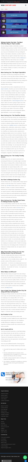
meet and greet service (18, 100)
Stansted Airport (4, 397)
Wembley (3, 423)
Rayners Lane (4, 430)
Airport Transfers (4, 405)
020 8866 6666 (17, 379)
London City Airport (5, 400)
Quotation (14, 21)
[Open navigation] (25, 5)
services (19, 207)
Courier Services (4, 407)
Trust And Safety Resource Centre (8, 444)
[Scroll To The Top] (26, 461)
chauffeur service (13, 125)
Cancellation (3, 439)
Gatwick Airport (4, 395)
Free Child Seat (4, 409)
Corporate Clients (4, 416)
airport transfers (4, 88)
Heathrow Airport (4, 393)
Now (14, 26)
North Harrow (4, 425)
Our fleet (9, 185)
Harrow (2, 421)
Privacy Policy (4, 440)
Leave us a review (7, 461)
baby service (9, 287)
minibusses (22, 57)
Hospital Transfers (5, 414)
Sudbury (2, 428)
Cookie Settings (4, 446)
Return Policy (4, 442)
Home (2, 9)
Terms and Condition (5, 437)
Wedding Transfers (5, 412)
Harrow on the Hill (5, 426)
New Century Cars (15, 456)
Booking (14, 32)
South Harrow (4, 432)
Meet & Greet (4, 411)
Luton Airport (4, 398)
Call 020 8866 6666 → (16, 2)
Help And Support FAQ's (6, 447)
